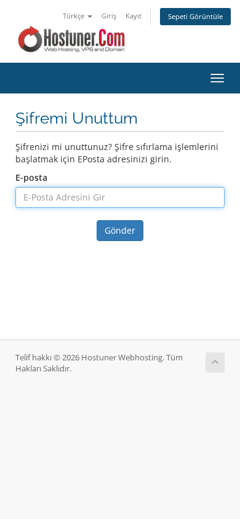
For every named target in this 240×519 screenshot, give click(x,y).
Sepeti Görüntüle (195, 16)
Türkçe (74, 15)
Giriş (109, 15)
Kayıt (134, 15)
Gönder (120, 230)
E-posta (31, 177)
